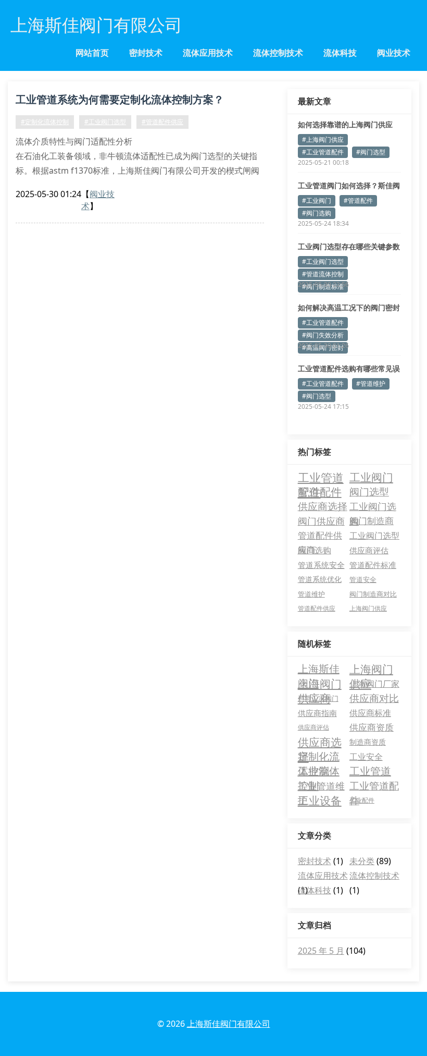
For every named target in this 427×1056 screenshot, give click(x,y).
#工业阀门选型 (105, 121)
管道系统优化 (320, 579)
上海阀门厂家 (374, 683)
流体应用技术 (208, 52)
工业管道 (370, 771)
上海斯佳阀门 (319, 669)
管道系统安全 (321, 565)
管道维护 (311, 594)
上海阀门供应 (368, 608)
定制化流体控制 (319, 756)
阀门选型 (369, 491)
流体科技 (340, 52)
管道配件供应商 (320, 536)
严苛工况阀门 (318, 698)
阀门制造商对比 (373, 594)
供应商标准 (370, 713)
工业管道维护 (321, 786)
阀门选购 (314, 550)
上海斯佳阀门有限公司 (228, 1023)
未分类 (361, 861)
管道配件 (320, 491)
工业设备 (320, 800)
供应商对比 (374, 698)
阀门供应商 (321, 521)
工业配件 (361, 800)
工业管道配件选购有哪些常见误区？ (349, 368)
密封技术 (145, 52)
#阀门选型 (370, 152)
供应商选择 (322, 506)
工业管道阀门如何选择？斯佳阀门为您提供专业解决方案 (349, 185)
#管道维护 (370, 383)
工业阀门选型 (374, 535)
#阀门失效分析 (323, 335)
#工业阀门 (316, 200)
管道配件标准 (372, 565)
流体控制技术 (278, 52)
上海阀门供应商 (320, 683)
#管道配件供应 (162, 121)
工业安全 (366, 756)
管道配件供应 (316, 608)
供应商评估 (368, 550)
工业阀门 (371, 477)
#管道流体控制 (323, 274)
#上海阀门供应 (323, 139)
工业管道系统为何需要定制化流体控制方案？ (120, 99)
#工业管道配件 (323, 152)
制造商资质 (367, 742)
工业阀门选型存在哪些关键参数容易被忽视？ (349, 246)
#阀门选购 (316, 213)
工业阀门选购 (372, 507)
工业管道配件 (321, 477)
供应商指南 (317, 713)
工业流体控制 (319, 771)
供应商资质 (371, 727)
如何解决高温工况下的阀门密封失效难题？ (349, 307)
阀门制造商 (371, 521)
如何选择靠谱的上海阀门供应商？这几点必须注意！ (345, 124)
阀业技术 (393, 52)
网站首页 (92, 52)
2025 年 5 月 (321, 950)
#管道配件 (358, 200)
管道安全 (362, 579)
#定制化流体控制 (45, 121)
